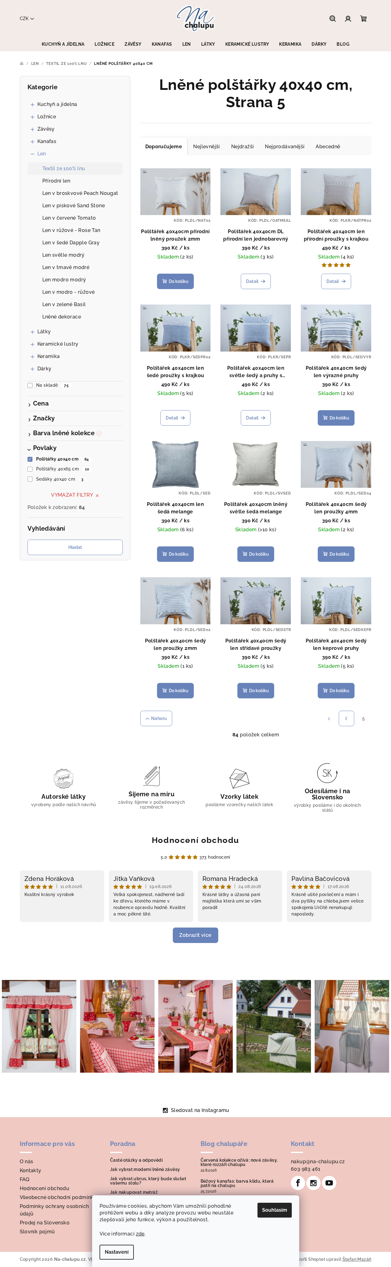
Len (41, 154)
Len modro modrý (64, 280)
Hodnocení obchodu (195, 840)
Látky (44, 332)
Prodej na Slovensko (45, 1223)
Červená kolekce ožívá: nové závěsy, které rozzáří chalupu (239, 1162)
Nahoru (159, 718)
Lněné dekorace (61, 317)
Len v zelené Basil (64, 304)
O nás (26, 1161)
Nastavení (117, 1252)
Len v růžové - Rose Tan (71, 230)
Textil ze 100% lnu (63, 168)
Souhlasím (274, 1210)
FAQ (25, 1179)
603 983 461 (305, 1169)
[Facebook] (298, 1183)
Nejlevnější (206, 146)
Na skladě (52, 385)
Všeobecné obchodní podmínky (58, 1197)
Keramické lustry (58, 344)
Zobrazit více (195, 935)
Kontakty (30, 1170)
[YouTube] (329, 1183)
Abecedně (328, 146)
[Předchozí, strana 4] (346, 718)
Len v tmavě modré (66, 267)
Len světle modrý (63, 255)
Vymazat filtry (72, 495)
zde (140, 1234)
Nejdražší (242, 146)
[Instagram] (313, 1183)
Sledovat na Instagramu (200, 1110)
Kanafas (47, 141)
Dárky (44, 369)
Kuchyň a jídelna (57, 104)
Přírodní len (56, 181)
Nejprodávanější (284, 146)
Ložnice (46, 117)
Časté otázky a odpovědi (136, 1160)
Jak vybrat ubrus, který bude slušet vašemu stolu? (148, 1180)
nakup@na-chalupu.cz (318, 1161)
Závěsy (46, 129)
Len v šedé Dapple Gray (71, 243)
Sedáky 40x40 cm (59, 479)
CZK (24, 18)
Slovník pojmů (37, 1232)
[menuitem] (63, 44)
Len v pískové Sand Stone (73, 205)
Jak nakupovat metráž (134, 1192)
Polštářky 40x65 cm (62, 468)
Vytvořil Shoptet (308, 1259)
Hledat (75, 547)
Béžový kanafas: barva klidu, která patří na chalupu (237, 1183)
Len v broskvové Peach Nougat (80, 193)
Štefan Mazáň (357, 1259)
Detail (252, 281)
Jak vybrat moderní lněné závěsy (145, 1169)
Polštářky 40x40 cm (62, 459)
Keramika (48, 356)
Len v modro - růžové (68, 292)
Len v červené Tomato (69, 218)
